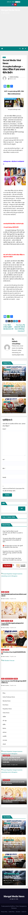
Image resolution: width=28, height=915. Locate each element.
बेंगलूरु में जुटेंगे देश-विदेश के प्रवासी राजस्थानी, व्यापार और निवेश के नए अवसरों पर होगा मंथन (14, 373)
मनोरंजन (4, 732)
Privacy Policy (4, 911)
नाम (4, 459)
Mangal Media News (10, 10)
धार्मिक (12, 385)
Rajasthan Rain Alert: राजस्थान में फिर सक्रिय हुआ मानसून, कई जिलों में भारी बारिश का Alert (12, 553)
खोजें (3, 503)
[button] (20, 48)
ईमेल (4, 468)
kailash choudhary (14, 76)
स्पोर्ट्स (4, 744)
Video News (6, 712)
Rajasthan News (9, 678)
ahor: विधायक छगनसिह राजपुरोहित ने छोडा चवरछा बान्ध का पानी (8, 327)
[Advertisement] (14, 32)
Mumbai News (6, 701)
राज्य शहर (15, 678)
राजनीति (4, 736)
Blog (4, 57)
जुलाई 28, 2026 (8, 846)
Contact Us (24, 911)
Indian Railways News (9, 697)
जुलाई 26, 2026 (8, 863)
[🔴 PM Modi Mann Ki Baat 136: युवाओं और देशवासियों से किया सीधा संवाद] (14, 639)
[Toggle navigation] (25, 48)
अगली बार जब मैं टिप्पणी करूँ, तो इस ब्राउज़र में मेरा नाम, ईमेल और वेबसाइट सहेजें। (13, 489)
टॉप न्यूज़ (9, 369)
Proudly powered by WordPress (8, 906)
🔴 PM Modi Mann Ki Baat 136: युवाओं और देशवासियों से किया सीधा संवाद (14, 406)
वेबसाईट (4, 477)
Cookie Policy (12, 911)
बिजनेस (4, 728)
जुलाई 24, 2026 (8, 880)
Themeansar (14, 908)
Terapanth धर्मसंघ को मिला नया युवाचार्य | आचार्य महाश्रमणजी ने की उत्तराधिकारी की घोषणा (14, 390)
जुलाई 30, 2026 (8, 830)
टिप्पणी (4, 429)
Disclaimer (18, 911)
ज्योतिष (4, 716)
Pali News (5, 704)
